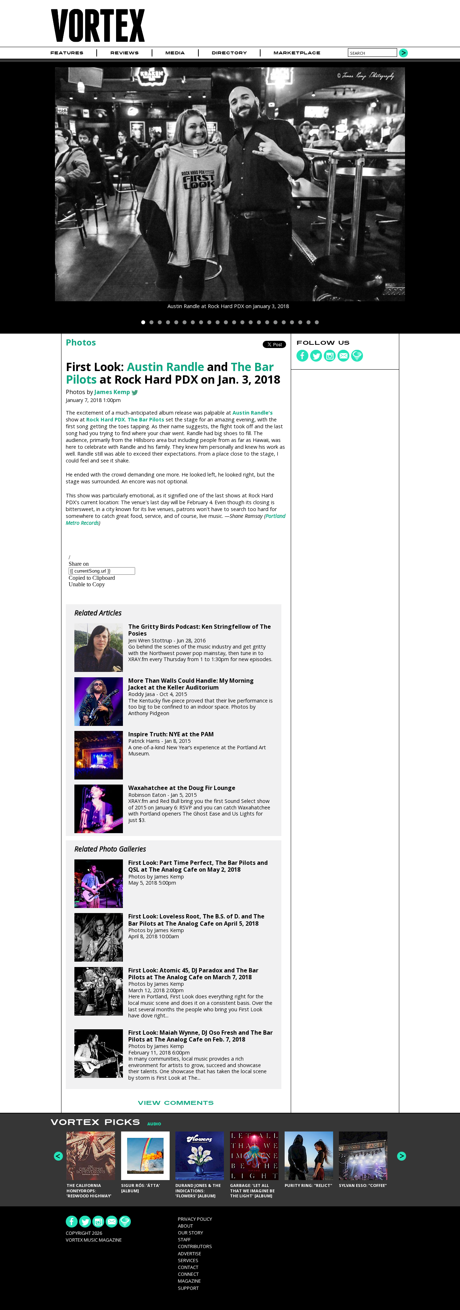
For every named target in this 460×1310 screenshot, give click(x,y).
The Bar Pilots (146, 419)
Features (66, 53)
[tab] (150, 1124)
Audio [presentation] (154, 1124)
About (185, 1226)
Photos (81, 342)
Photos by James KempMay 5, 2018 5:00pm (198, 872)
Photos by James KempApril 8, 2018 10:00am (196, 926)
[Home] (97, 42)
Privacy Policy (195, 1219)
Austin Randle (165, 366)
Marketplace (297, 53)
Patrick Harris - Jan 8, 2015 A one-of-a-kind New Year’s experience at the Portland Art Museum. (197, 744)
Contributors (195, 1246)
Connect (188, 1274)
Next (401, 1156)
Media (175, 53)
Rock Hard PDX (105, 419)
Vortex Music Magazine (94, 1240)
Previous (58, 1156)
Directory (229, 53)
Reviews (124, 53)
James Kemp (112, 392)
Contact (188, 1267)
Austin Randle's (253, 412)
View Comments (176, 1103)
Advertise (189, 1253)
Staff (184, 1239)
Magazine (189, 1281)
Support (188, 1288)
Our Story (190, 1232)
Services (188, 1260)
